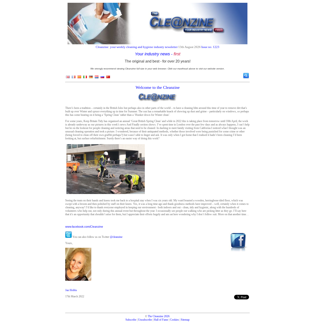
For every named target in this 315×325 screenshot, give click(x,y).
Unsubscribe (145, 319)
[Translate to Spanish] (79, 78)
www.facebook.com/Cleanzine (84, 226)
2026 (166, 316)
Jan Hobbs (71, 290)
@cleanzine (116, 237)
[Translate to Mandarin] (108, 78)
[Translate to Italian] (85, 78)
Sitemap (185, 319)
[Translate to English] (67, 78)
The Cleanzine (155, 316)
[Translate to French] (73, 78)
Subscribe (130, 319)
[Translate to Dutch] (96, 78)
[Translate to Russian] (102, 78)
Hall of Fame (161, 319)
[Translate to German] (90, 78)
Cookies (174, 319)
